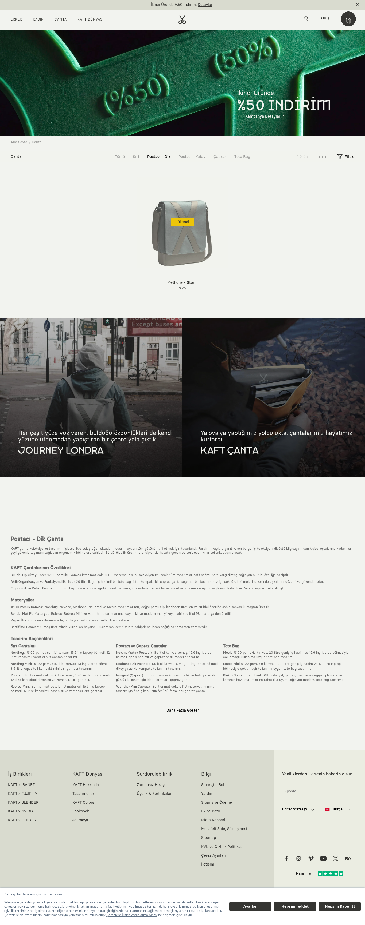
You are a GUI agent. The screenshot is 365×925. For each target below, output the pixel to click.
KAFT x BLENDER (23, 802)
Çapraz (219, 157)
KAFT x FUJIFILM (23, 794)
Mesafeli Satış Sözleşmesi (224, 829)
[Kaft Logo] (182, 19)
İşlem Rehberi (213, 820)
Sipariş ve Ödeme (216, 802)
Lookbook (80, 811)
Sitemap (208, 838)
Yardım (207, 794)
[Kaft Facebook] (286, 858)
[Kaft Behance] (347, 858)
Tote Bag (242, 157)
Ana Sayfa (19, 142)
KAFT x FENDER (22, 820)
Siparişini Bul (212, 785)
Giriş (325, 18)
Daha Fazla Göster (182, 710)
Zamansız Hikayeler (154, 785)
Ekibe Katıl (210, 811)
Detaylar (205, 5)
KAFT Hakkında (85, 785)
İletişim (207, 864)
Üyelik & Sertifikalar (154, 794)
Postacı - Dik (158, 157)
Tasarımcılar (83, 794)
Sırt (136, 157)
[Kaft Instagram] (298, 858)
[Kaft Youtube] (323, 858)
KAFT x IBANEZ (21, 785)
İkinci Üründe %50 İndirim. (174, 5)
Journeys (80, 820)
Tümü (120, 157)
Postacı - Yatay (191, 157)
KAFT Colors (83, 802)
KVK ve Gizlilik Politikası (222, 847)
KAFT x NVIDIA (21, 811)
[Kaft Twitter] (335, 858)
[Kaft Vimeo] (311, 858)
